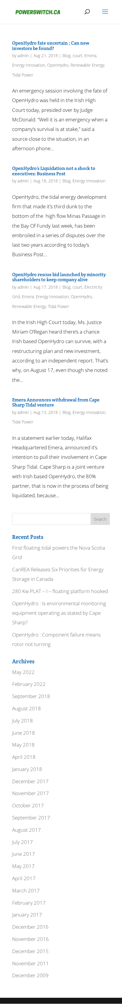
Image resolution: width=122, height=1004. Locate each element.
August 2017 (26, 829)
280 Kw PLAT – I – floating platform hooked (60, 591)
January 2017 (27, 914)
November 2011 (30, 963)
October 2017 (28, 805)
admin (23, 55)
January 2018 (27, 769)
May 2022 (23, 672)
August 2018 (26, 708)
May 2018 (23, 744)
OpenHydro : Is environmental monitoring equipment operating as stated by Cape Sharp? (59, 613)
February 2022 (29, 684)
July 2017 (22, 842)
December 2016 (30, 926)
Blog (66, 55)
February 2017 (29, 902)
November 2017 (30, 793)
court (77, 55)
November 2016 (30, 939)
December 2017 (30, 781)
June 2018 (23, 732)
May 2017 (23, 866)
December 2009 (30, 975)
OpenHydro (57, 65)
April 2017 (24, 878)
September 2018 (31, 696)
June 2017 (23, 853)
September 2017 (31, 817)
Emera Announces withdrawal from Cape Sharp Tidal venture (55, 402)
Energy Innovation (28, 65)
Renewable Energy (87, 65)
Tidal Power (22, 75)
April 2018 (24, 756)
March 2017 (26, 890)
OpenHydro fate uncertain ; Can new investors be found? (50, 45)
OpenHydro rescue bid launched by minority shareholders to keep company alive (59, 277)
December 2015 (30, 951)
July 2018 (22, 720)
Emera (90, 55)
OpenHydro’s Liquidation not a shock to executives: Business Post (53, 171)
